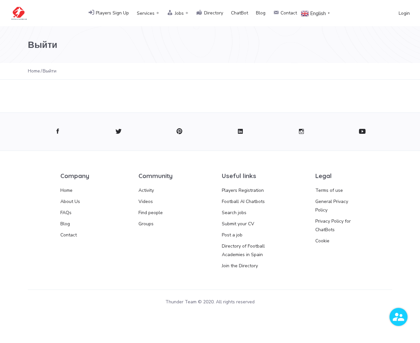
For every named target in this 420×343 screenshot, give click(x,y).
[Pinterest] (179, 131)
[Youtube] (362, 131)
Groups (146, 224)
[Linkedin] (240, 131)
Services (146, 13)
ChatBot (239, 13)
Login (404, 13)
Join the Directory (240, 266)
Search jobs (234, 213)
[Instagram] (301, 131)
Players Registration (243, 190)
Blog (260, 13)
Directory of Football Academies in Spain (243, 250)
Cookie (322, 241)
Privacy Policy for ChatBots (333, 225)
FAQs (66, 213)
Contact (68, 235)
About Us (70, 201)
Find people (150, 213)
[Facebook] (57, 131)
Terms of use (329, 190)
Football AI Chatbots (243, 201)
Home (66, 190)
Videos (145, 201)
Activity (146, 190)
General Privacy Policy (331, 205)
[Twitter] (118, 131)
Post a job (232, 235)
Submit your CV (238, 224)
